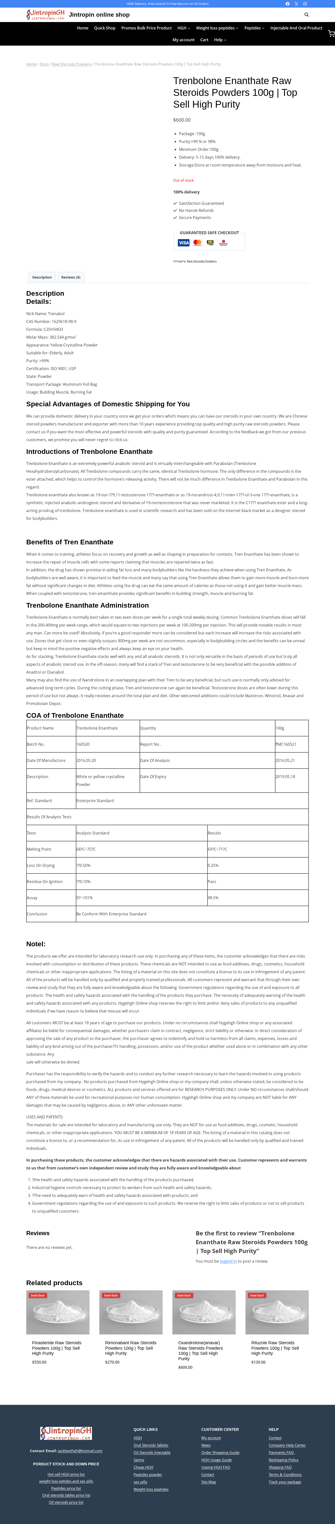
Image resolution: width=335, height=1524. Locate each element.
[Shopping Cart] (331, 33)
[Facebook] (288, 4)
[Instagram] (305, 4)
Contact (207, 1474)
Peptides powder (148, 1474)
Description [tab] (42, 277)
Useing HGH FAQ (215, 1467)
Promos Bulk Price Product (146, 28)
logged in (228, 1261)
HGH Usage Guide (216, 1459)
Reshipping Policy (283, 1459)
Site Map (208, 1481)
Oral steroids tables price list (66, 1495)
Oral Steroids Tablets (151, 1445)
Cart (204, 39)
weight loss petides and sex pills (66, 1481)
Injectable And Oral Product (296, 28)
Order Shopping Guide (220, 1452)
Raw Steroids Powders (202, 261)
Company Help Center (287, 1445)
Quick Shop (105, 28)
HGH (138, 1437)
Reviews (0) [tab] (70, 277)
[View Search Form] (304, 15)
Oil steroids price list (66, 1502)
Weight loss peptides (151, 1489)
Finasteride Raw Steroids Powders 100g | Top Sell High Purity (56, 1348)
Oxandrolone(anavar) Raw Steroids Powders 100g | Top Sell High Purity (200, 1350)
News (206, 1445)
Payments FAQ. (282, 1452)
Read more (58, 1378)
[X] (296, 4)
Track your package (285, 1481)
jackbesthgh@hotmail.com (80, 1450)
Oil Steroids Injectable (152, 1452)
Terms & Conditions (285, 1474)
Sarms (139, 1459)
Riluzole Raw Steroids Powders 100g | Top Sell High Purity (275, 1348)
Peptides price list (66, 1488)
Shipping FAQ (280, 1467)
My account (183, 39)
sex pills (140, 1481)
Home (82, 28)
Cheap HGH (143, 1467)
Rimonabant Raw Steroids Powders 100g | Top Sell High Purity (130, 1348)
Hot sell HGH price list (66, 1474)
